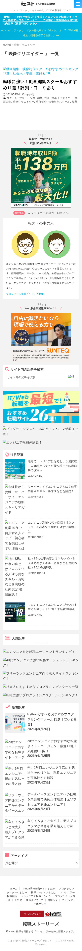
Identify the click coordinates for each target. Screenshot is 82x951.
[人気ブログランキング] (53, 915)
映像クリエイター (23, 101)
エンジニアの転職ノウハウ (36, 896)
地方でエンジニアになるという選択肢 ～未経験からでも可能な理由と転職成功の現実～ (52, 466)
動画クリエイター (62, 98)
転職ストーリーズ (41, 924)
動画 (47, 98)
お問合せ (53, 900)
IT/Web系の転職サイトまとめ (38, 888)
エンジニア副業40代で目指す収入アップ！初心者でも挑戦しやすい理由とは (52, 527)
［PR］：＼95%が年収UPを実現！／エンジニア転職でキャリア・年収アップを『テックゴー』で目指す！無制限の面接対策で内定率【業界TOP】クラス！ (40, 20)
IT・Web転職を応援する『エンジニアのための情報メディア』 (41, 931)
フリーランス (27, 98)
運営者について (34, 900)
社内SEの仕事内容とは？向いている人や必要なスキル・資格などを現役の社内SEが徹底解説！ (52, 563)
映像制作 (41, 101)
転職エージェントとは (43, 892)
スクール (12, 98)
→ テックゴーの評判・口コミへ (48, 212)
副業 (40, 98)
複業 (74, 101)
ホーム (14, 888)
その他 (30, 94)
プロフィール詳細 (16, 294)
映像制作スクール (59, 101)
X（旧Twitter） (37, 294)
